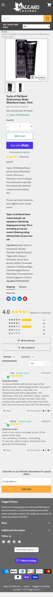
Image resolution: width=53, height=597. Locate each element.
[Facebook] (9, 542)
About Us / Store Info (12, 586)
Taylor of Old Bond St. (19, 115)
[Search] (48, 18)
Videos (26, 586)
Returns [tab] (22, 287)
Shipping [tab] (10, 287)
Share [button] (8, 410)
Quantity (10, 120)
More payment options (20, 152)
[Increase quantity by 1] (31, 126)
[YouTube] (19, 542)
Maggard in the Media (41, 586)
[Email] (3, 542)
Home (4, 32)
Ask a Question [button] (28, 347)
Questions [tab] (25, 356)
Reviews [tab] (7, 356)
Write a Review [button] (28, 340)
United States (25, 549)
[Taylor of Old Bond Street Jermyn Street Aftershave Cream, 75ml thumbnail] (10, 87)
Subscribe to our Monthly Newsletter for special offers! (26, 473)
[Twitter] (14, 542)
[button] (44, 410)
